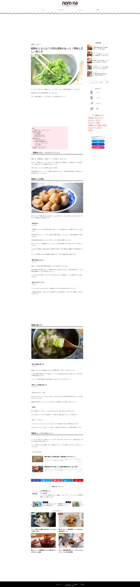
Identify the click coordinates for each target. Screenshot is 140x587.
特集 (98, 10)
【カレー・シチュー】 (42, 146)
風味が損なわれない (40, 135)
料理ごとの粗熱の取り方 (41, 141)
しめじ (91, 128)
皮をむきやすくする (40, 136)
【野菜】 (39, 144)
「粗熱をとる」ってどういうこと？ (42, 130)
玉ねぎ (91, 118)
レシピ (42, 10)
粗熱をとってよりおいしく (39, 147)
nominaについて (59, 584)
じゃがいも (99, 128)
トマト (99, 120)
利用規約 (76, 584)
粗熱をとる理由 (37, 132)
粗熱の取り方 (36, 138)
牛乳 (98, 123)
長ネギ (105, 125)
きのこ (91, 130)
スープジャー (99, 118)
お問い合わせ (68, 584)
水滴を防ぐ (38, 133)
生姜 (99, 125)
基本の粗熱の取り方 (40, 140)
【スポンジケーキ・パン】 (43, 143)
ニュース (80, 10)
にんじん (92, 120)
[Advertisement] (70, 28)
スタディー (61, 10)
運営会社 (82, 584)
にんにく (92, 123)
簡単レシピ (93, 125)
